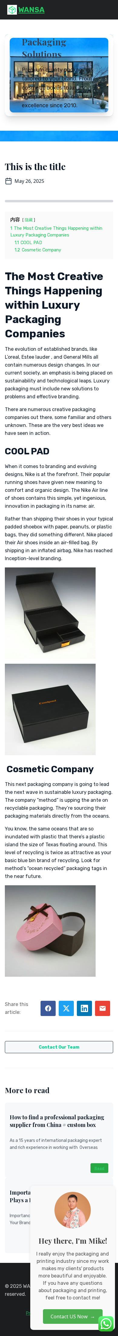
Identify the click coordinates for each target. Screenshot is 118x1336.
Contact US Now (73, 1316)
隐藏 (29, 220)
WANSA (31, 9)
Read (99, 1168)
